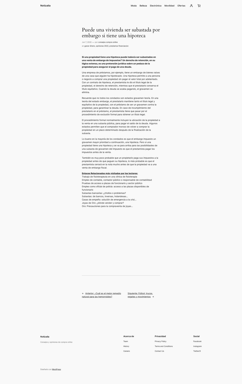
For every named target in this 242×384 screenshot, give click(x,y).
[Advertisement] (121, 232)
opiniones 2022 (102, 46)
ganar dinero (89, 46)
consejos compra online (108, 42)
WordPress (56, 369)
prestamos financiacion (118, 46)
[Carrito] (199, 6)
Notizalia (45, 5)
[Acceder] (191, 5)
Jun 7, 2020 (87, 42)
